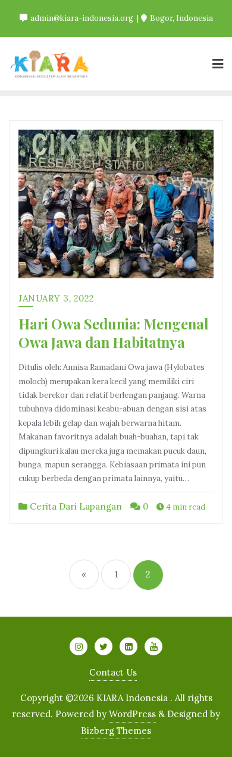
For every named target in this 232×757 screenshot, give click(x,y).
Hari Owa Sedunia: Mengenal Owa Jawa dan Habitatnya (113, 333)
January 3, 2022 (56, 298)
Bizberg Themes (116, 730)
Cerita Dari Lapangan (74, 506)
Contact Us (113, 672)
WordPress (132, 714)
